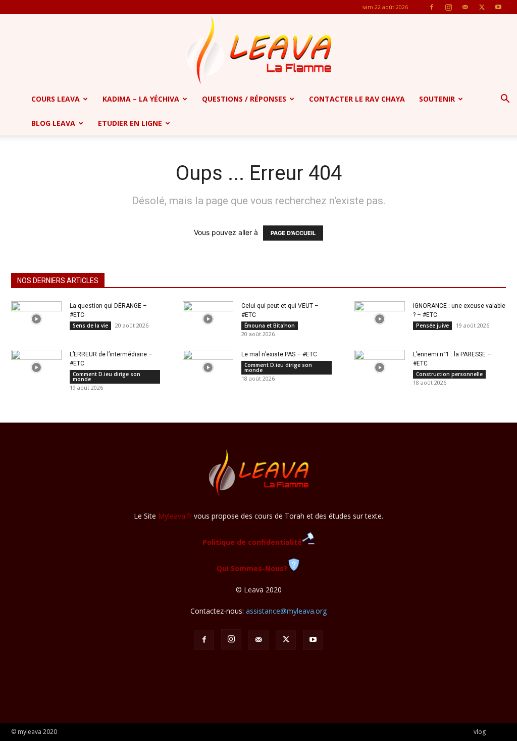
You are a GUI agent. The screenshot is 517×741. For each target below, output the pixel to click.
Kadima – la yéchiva (140, 99)
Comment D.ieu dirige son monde (106, 376)
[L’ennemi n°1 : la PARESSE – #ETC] (379, 367)
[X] (481, 7)
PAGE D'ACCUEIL (293, 233)
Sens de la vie (90, 325)
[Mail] (465, 7)
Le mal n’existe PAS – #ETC (279, 354)
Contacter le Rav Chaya (357, 99)
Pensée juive (432, 325)
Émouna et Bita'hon (269, 325)
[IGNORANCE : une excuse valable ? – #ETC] (379, 319)
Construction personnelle (449, 374)
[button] (505, 100)
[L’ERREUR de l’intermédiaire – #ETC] (36, 367)
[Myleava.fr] (258, 50)
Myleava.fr (175, 516)
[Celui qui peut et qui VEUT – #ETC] (208, 319)
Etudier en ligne (130, 123)
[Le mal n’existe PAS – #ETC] (208, 367)
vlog (480, 731)
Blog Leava (53, 123)
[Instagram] (448, 7)
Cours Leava (55, 99)
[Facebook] (431, 7)
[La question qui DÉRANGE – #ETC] (36, 319)
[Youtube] (498, 7)
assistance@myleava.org (286, 611)
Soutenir (437, 99)
